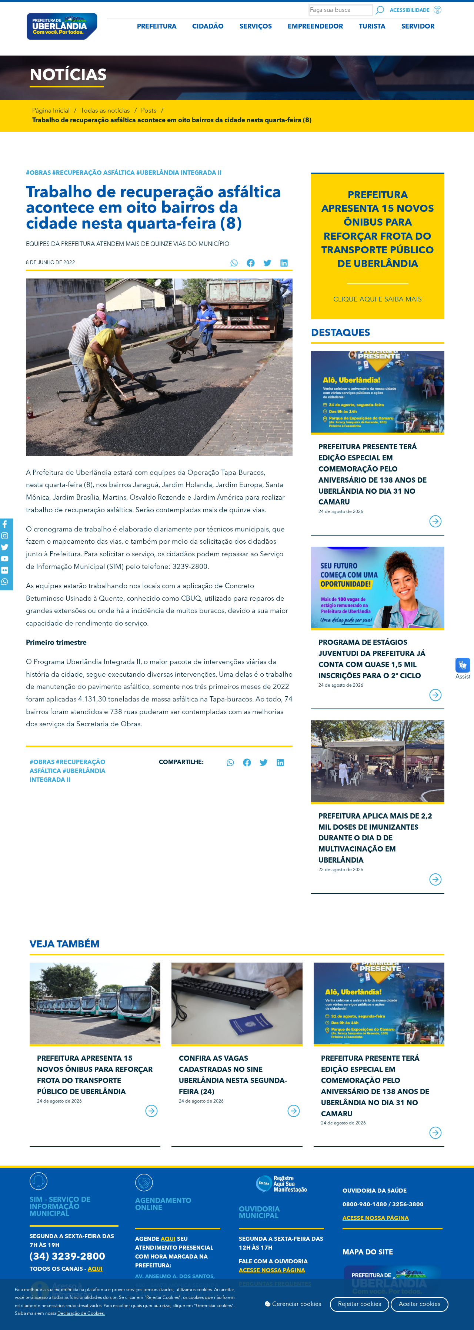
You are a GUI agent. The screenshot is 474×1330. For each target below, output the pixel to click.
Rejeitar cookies (359, 1304)
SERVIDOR (417, 27)
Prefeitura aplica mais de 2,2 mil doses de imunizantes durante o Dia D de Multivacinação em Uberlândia (375, 838)
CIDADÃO (208, 27)
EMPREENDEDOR (315, 27)
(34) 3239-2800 (67, 1257)
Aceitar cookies (419, 1304)
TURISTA (372, 27)
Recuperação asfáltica (95, 173)
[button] (234, 263)
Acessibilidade (410, 10)
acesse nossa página (272, 1271)
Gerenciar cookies (296, 1304)
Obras (40, 173)
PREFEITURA (157, 27)
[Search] (380, 10)
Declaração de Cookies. (81, 1313)
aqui (95, 1269)
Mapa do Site (368, 1252)
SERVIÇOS (256, 27)
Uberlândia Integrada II (180, 173)
